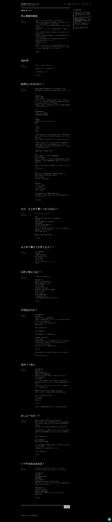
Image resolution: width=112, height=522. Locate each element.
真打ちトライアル (76, 4)
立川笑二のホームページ (30, 4)
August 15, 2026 (78, 28)
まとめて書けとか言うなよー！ (37, 246)
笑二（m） (23, 20)
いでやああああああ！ (33, 463)
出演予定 (69, 4)
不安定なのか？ (29, 310)
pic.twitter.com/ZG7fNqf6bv (81, 24)
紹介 (83, 4)
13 (29, 507)
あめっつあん (28, 364)
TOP (65, 4)
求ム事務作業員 (29, 16)
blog (90, 4)
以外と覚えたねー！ (31, 271)
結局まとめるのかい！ (33, 84)
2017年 (25, 60)
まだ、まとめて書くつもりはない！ (40, 208)
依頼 (86, 4)
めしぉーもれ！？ (30, 415)
